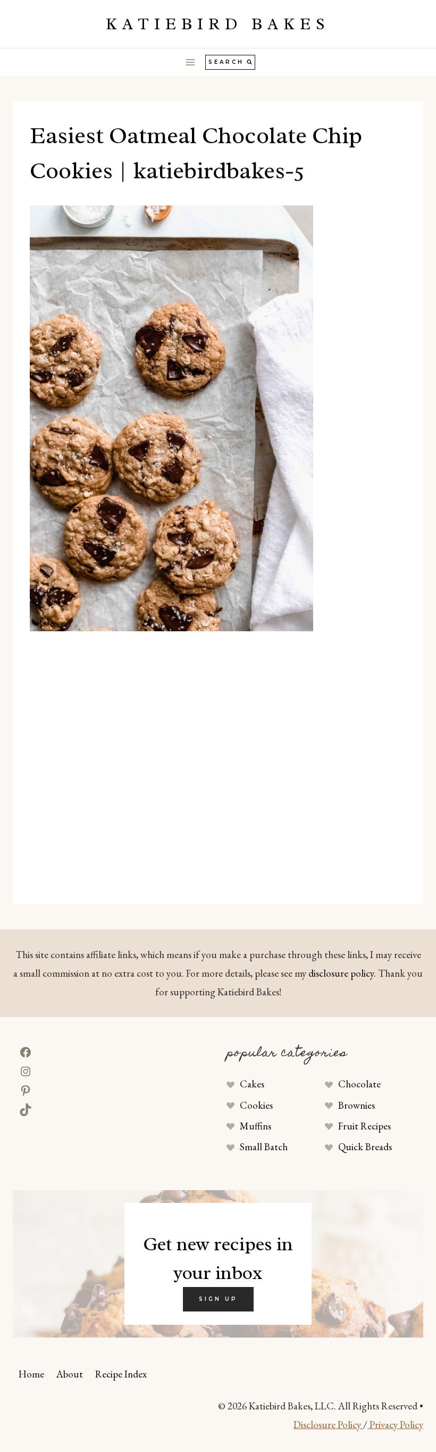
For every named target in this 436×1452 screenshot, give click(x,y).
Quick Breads (365, 1146)
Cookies (256, 1105)
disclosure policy (341, 973)
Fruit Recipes (364, 1126)
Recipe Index (121, 1374)
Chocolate (359, 1084)
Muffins (255, 1126)
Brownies (356, 1105)
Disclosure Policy (328, 1424)
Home (31, 1374)
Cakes (252, 1084)
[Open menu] (190, 62)
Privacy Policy (395, 1424)
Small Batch (264, 1146)
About (69, 1374)
